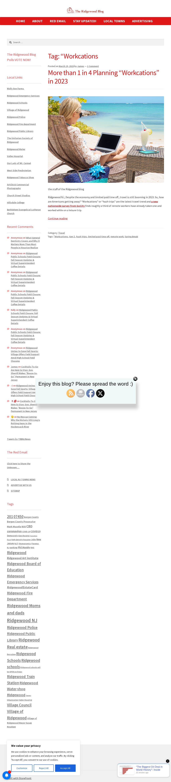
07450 (19, 516)
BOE (24, 526)
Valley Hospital (15, 156)
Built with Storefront (19, 778)
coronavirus (14, 531)
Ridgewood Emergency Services (23, 95)
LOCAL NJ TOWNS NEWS (23, 479)
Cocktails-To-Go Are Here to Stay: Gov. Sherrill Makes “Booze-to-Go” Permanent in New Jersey (24, 373)
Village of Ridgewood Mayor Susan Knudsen (22, 722)
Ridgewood (16, 552)
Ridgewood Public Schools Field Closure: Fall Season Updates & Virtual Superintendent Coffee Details (26, 260)
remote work (117, 236)
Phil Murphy (24, 547)
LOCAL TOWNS (114, 21)
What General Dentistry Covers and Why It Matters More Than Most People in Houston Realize (25, 242)
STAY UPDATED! (84, 21)
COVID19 (35, 531)
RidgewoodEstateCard (22, 587)
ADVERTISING (142, 21)
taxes (28, 695)
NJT (16, 543)
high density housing (21, 539)
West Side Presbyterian (19, 170)
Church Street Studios (18, 195)
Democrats (12, 535)
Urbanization (13, 700)
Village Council (19, 704)
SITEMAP (15, 490)
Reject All (43, 768)
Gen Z (72, 236)
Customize (22, 768)
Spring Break (131, 236)
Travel (61, 232)
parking (13, 547)
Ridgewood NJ (22, 620)
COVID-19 (26, 531)
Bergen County (31, 517)
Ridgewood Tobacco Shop (20, 177)
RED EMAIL (58, 21)
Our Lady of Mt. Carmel (19, 163)
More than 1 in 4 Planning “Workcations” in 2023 (103, 76)
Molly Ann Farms (15, 88)
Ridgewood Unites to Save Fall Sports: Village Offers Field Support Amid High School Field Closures (25, 354)
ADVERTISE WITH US (21, 485)
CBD (29, 526)
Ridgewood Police (16, 116)
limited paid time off (98, 236)
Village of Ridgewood (18, 109)
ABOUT (37, 21)
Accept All (65, 768)
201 (10, 516)
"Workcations (61, 236)
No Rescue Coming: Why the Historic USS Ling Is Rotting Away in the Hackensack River (25, 421)
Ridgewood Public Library (20, 131)
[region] (43, 757)
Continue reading (58, 218)
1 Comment (93, 66)
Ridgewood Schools (17, 102)
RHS (32, 547)
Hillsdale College (15, 202)
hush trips (81, 236)
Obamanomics (25, 543)
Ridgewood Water (16, 149)
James (80, 66)
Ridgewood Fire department (21, 124)
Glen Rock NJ (24, 535)
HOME (20, 21)
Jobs (33, 539)
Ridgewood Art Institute (22, 558)
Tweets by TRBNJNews (19, 439)
